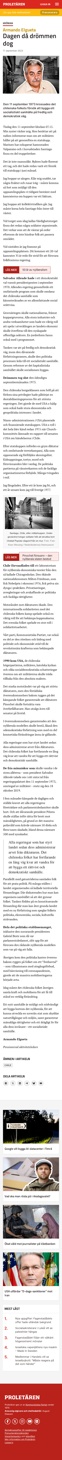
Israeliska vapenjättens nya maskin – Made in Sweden (36, 1349)
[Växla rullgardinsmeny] (57, 4)
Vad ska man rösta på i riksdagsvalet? (27, 1196)
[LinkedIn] (20, 1083)
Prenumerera (49, 12)
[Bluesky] (34, 1083)
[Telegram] (27, 1083)
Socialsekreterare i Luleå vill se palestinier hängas (33, 1329)
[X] (13, 1083)
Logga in (45, 4)
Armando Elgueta (19, 29)
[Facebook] (6, 1083)
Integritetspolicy (13, 1436)
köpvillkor (30, 1436)
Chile (7, 1065)
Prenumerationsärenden (17, 1433)
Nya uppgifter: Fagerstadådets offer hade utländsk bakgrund (33, 1320)
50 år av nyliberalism (34, 270)
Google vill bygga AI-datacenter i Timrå (28, 1149)
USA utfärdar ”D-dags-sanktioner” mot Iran (28, 1293)
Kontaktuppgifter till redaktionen (21, 1430)
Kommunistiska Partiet (36, 1404)
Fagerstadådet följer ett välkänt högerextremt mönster (34, 1339)
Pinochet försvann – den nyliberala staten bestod (37, 557)
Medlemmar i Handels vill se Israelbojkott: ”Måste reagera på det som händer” (34, 1360)
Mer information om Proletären (20, 1439)
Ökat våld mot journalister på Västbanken (30, 1244)
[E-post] (41, 1083)
